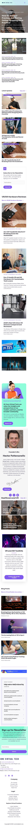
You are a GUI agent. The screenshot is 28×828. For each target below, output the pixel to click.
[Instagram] (5, 775)
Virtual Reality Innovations (13, 12)
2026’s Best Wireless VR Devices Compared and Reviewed (13, 324)
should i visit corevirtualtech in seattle (12, 710)
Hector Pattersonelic (7, 25)
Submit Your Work (13, 799)
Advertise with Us (13, 798)
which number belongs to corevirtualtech (10, 719)
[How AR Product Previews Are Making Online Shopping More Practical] (14, 101)
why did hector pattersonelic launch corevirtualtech (11, 691)
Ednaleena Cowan (5, 615)
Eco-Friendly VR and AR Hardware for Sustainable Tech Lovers (14, 279)
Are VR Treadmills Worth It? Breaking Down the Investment (12, 160)
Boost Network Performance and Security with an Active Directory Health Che (13, 73)
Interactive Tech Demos (14, 816)
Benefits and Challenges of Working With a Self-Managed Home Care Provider (12, 65)
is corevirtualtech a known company (11, 705)
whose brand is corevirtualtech (12, 701)
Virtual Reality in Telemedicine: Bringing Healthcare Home (12, 525)
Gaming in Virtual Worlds (14, 811)
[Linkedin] (12, 775)
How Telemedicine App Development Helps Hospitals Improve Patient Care (12, 58)
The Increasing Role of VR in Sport (12, 635)
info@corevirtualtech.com (6, 768)
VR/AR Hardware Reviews (12, 229)
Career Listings (13, 796)
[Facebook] (9, 775)
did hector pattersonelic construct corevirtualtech (13, 696)
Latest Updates (14, 806)
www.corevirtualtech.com (8, 762)
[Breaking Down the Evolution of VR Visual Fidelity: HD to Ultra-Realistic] (14, 603)
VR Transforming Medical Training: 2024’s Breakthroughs (13, 657)
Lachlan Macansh (7, 288)
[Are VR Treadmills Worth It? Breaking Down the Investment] (14, 150)
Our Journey (14, 782)
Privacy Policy (14, 786)
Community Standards (13, 794)
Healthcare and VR (14, 810)
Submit (14, 751)
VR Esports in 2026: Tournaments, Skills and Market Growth (12, 137)
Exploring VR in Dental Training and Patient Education (11, 511)
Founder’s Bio (14, 784)
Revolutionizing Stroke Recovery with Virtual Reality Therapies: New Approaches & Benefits (12, 80)
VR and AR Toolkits (14, 815)
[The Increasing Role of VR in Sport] (14, 626)
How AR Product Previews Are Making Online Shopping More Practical (12, 19)
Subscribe (7, 187)
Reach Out (14, 787)
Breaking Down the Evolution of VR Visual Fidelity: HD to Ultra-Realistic (13, 612)
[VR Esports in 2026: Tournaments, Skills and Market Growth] (14, 125)
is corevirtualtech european (11, 714)
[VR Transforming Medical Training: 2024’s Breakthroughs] (14, 647)
